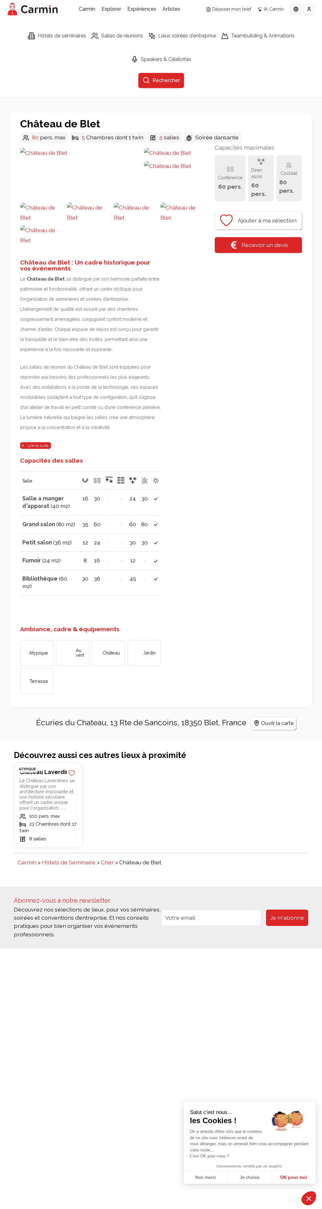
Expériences (141, 9)
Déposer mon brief (231, 9)
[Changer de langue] (296, 9)
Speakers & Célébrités (166, 59)
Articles (171, 9)
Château (111, 652)
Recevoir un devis (265, 245)
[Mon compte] (309, 9)
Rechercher (166, 80)
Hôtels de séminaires (62, 36)
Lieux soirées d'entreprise (187, 36)
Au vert (80, 652)
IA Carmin (273, 9)
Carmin (87, 9)
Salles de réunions (122, 36)
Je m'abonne (287, 917)
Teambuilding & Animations (263, 36)
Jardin (149, 652)
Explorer (111, 9)
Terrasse (39, 681)
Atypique (38, 652)
